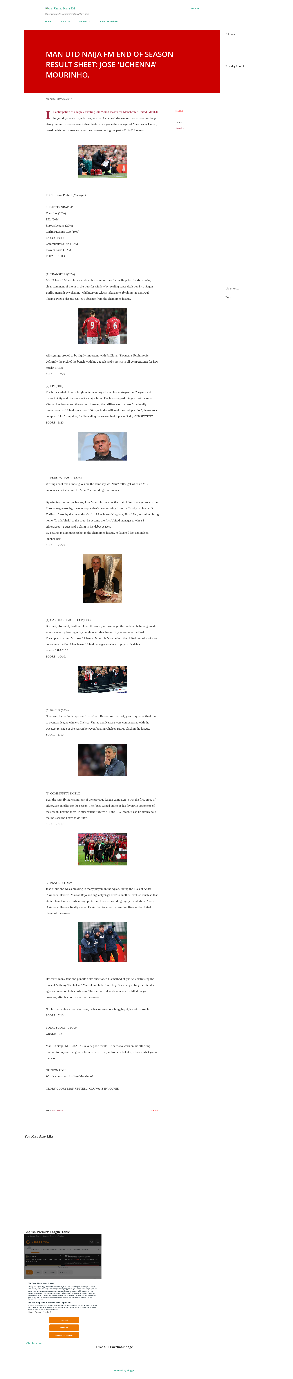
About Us (65, 21)
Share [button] (179, 111)
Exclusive (179, 128)
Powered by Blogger (124, 1370)
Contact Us (84, 21)
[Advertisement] (116, 1184)
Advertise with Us (108, 21)
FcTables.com (33, 1343)
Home (48, 21)
